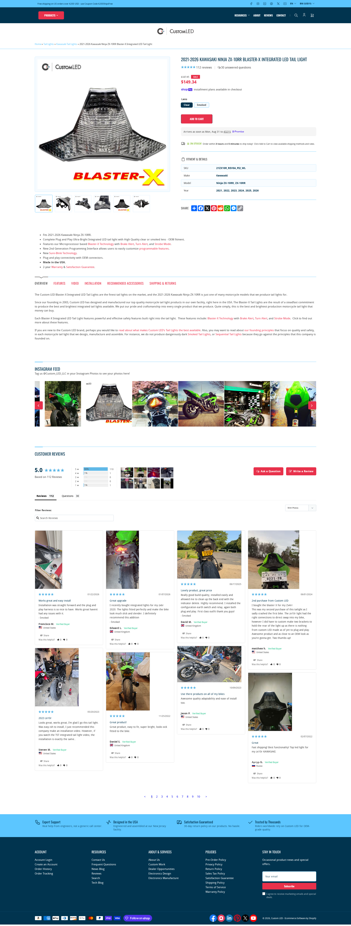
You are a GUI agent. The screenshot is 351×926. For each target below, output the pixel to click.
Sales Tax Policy (215, 873)
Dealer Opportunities (161, 869)
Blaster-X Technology (101, 244)
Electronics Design (159, 873)
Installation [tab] (93, 283)
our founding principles (259, 330)
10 (198, 796)
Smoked (201, 105)
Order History (43, 869)
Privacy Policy (213, 864)
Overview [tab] (41, 283)
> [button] (206, 796)
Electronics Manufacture (163, 878)
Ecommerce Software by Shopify (300, 918)
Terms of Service (215, 887)
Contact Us (98, 860)
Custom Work (156, 864)
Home (38, 44)
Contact (281, 15)
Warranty (57, 267)
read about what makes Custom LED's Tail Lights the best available (160, 330)
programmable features (154, 248)
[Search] (296, 15)
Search (96, 878)
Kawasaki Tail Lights (66, 44)
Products (49, 15)
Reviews (268, 15)
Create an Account (46, 864)
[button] (59, 639)
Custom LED (277, 918)
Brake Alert (127, 244)
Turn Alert (141, 244)
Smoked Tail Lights (199, 334)
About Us (154, 860)
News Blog (98, 869)
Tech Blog (97, 882)
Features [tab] (59, 283)
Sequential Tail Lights (229, 334)
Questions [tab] (67, 496)
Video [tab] (75, 283)
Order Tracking (44, 873)
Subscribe (289, 886)
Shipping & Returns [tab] (163, 283)
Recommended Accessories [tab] (125, 283)
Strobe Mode (163, 244)
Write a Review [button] (303, 471)
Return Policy (213, 869)
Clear (187, 105)
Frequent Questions (104, 864)
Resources (241, 15)
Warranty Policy (215, 891)
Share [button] (46, 635)
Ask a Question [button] (270, 471)
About (256, 15)
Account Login (43, 860)
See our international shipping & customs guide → (86, 3)
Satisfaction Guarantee (80, 267)
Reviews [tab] (42, 496)
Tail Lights (49, 44)
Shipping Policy (214, 882)
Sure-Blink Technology (63, 253)
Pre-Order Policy (215, 860)
